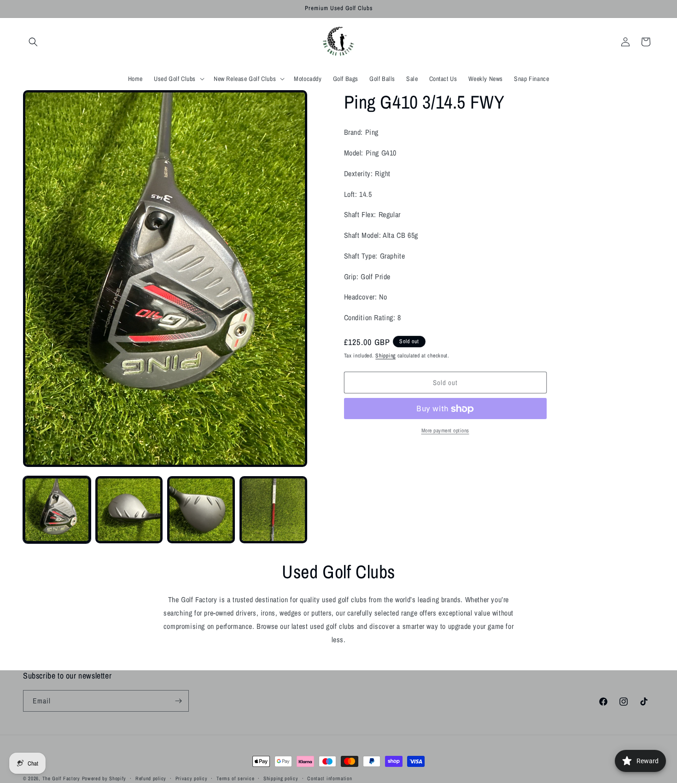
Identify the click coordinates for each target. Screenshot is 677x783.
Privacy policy (191, 778)
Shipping (385, 355)
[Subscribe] (178, 701)
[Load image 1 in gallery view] (57, 510)
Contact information (329, 778)
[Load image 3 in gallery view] (201, 510)
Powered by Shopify (104, 778)
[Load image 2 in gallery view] (129, 510)
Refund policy (150, 778)
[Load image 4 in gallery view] (273, 510)
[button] (33, 42)
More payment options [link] (445, 431)
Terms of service (235, 778)
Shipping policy (280, 778)
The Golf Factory (61, 778)
